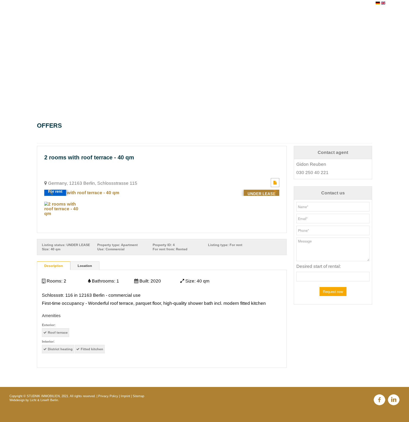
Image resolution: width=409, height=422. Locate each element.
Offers (233, 21)
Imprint (125, 396)
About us (198, 21)
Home (178, 21)
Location (85, 266)
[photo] (161, 193)
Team (217, 21)
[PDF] (275, 182)
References (259, 21)
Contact (286, 21)
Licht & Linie (38, 400)
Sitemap (138, 396)
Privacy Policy (108, 396)
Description (53, 266)
